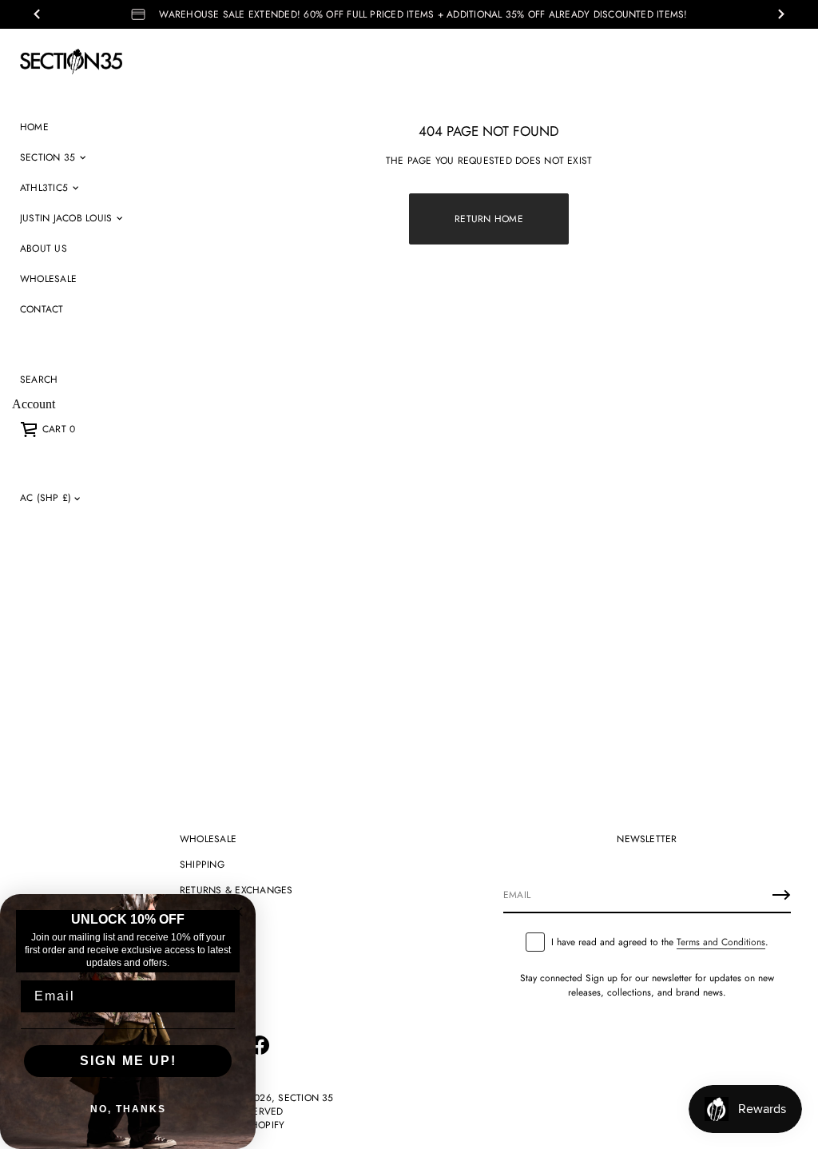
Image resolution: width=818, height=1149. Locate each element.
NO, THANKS (128, 1109)
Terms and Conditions (721, 942)
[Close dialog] (238, 911)
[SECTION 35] (71, 61)
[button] (39, 379)
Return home (489, 219)
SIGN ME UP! (128, 1060)
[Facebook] (259, 1045)
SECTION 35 (305, 1098)
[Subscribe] (781, 894)
